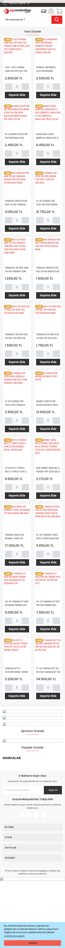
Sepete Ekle (16, 95)
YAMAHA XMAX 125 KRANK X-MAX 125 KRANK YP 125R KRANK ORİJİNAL (16, 536)
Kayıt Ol (53, 790)
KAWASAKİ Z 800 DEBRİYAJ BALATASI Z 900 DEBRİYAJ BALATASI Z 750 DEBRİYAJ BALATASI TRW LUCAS (47, 136)
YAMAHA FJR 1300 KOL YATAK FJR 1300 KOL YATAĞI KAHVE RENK (47, 336)
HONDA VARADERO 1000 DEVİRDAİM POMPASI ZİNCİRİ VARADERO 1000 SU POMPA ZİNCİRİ (46, 69)
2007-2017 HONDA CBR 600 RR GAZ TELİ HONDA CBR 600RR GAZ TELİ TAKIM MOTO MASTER (16, 69)
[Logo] (17, 11)
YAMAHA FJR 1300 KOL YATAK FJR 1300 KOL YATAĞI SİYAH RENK (16, 336)
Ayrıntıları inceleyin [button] (14, 935)
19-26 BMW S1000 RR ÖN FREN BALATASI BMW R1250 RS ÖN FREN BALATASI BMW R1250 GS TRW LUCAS (16, 136)
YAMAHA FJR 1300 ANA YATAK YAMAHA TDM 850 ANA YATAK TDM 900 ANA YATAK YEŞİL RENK (16, 269)
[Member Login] (50, 11)
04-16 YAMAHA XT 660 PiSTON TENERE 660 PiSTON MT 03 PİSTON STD (48, 603)
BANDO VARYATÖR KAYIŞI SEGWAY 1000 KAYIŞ (47, 403)
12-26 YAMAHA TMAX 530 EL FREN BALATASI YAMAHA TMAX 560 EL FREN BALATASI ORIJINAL (47, 536)
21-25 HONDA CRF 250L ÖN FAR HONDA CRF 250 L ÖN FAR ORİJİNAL (46, 202)
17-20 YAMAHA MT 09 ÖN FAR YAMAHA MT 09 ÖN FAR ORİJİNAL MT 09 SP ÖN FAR (48, 670)
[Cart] (58, 11)
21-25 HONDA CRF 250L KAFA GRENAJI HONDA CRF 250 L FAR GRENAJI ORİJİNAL (16, 403)
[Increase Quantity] (25, 86)
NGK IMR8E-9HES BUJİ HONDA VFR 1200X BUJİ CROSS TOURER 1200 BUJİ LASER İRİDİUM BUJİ (48, 469)
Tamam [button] (32, 943)
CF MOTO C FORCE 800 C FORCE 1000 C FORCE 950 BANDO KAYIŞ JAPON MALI (16, 469)
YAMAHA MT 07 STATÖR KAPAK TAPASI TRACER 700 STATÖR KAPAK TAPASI (16, 670)
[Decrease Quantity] (8, 86)
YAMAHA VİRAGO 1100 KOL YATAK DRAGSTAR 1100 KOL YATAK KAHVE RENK (47, 269)
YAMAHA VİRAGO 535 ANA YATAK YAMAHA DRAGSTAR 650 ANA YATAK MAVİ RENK (16, 202)
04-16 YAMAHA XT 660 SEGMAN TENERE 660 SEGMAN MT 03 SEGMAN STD (17, 603)
